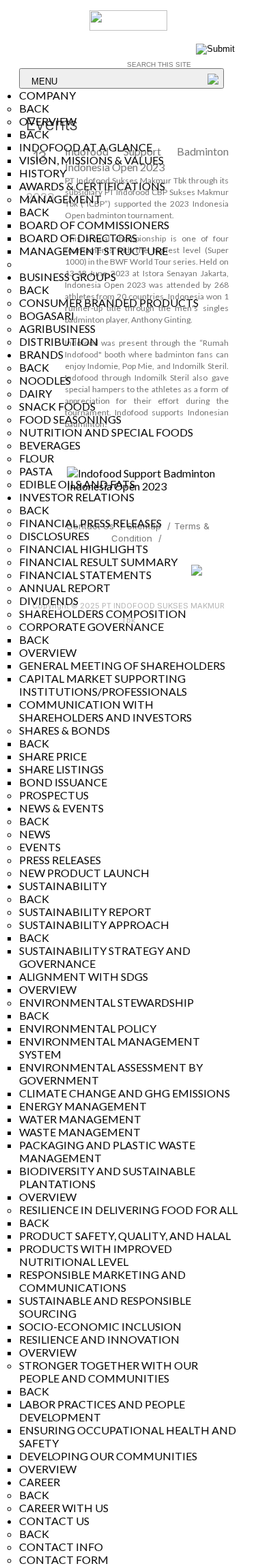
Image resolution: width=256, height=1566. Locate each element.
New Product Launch (84, 872)
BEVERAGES (50, 445)
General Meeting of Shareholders (122, 665)
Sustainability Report (85, 911)
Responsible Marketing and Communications (102, 1281)
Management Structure (93, 250)
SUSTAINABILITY (62, 885)
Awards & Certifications (92, 185)
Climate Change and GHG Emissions (124, 1093)
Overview (47, 989)
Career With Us (64, 1507)
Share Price (53, 756)
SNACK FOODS (57, 406)
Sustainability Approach (94, 924)
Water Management (80, 1118)
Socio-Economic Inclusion (100, 1326)
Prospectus (54, 794)
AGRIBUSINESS (57, 328)
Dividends (49, 600)
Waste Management (80, 1131)
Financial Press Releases (90, 522)
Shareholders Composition (102, 613)
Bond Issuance (63, 781)
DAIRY (35, 393)
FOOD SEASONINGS (70, 419)
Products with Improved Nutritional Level (95, 1255)
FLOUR (36, 458)
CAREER (39, 1481)
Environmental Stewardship (106, 1002)
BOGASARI (46, 315)
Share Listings (61, 769)
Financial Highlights (83, 548)
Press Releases (60, 859)
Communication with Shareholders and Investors (105, 711)
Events (40, 846)
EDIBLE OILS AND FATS (77, 483)
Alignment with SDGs (83, 976)
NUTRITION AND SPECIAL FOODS (106, 432)
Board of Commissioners (94, 224)
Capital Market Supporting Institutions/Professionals (103, 685)
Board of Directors (78, 237)
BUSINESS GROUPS (67, 276)
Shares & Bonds (64, 730)
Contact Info (61, 1546)
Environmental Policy (87, 1028)
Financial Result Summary (98, 561)
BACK (34, 108)
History (42, 172)
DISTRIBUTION (58, 341)
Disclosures (54, 535)
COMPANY (47, 95)
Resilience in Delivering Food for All (128, 1209)
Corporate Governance (91, 626)
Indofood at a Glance (85, 147)
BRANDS (41, 354)
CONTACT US (54, 1520)
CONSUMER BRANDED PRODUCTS (109, 302)
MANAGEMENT (60, 198)
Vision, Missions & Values (91, 159)
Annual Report (65, 587)
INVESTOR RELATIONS (76, 496)
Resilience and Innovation (99, 1339)
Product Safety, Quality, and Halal (125, 1235)
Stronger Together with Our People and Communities (108, 1372)
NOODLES (45, 380)
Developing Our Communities (108, 1455)
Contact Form (64, 1559)
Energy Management (83, 1105)
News (35, 833)
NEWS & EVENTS (61, 807)
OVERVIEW (47, 121)
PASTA (36, 470)
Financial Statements (85, 574)
